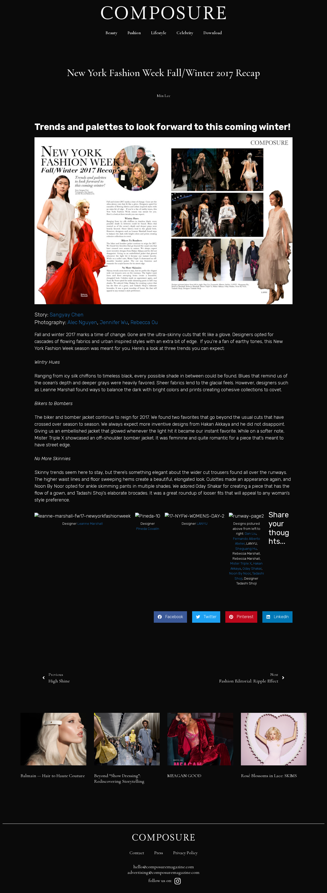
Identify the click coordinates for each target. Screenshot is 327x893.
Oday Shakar (252, 568)
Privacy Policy (185, 852)
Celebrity (185, 32)
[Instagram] (177, 881)
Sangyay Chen (67, 315)
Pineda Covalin (147, 529)
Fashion (134, 32)
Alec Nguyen (82, 322)
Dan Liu (250, 533)
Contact (137, 852)
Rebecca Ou (144, 322)
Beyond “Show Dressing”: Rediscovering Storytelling (119, 778)
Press (158, 852)
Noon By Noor (240, 573)
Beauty (111, 32)
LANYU (202, 523)
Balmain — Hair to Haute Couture (52, 775)
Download (212, 32)
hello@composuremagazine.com (163, 867)
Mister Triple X (241, 563)
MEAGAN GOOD (184, 775)
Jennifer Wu (114, 322)
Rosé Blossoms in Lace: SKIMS (269, 775)
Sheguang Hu (246, 549)
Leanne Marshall (90, 523)
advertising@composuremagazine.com (163, 872)
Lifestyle (158, 32)
